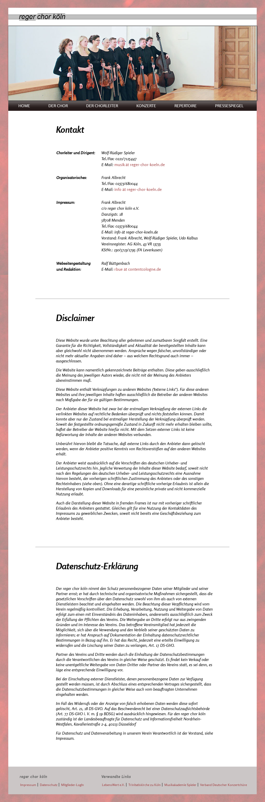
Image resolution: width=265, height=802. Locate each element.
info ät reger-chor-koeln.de (138, 189)
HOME (24, 105)
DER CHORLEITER (102, 105)
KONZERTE (146, 105)
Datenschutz (48, 785)
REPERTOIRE (185, 105)
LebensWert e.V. (113, 785)
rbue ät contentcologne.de (137, 269)
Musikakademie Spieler (180, 785)
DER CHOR (58, 105)
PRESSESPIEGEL (229, 105)
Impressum (28, 785)
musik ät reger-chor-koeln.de (139, 164)
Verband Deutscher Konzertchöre (223, 785)
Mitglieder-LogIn (72, 785)
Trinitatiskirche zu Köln (144, 785)
